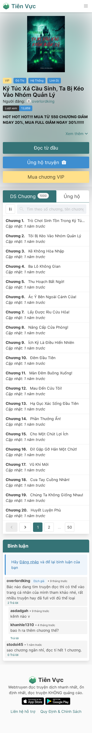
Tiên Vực (50, 680)
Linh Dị (54, 80)
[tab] (29, 196)
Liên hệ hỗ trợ (23, 711)
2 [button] (49, 527)
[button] (86, 6)
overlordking (43, 101)
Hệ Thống (36, 80)
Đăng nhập (29, 562)
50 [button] (69, 527)
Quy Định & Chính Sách (60, 711)
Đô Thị (20, 80)
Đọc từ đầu (46, 148)
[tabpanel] (46, 368)
